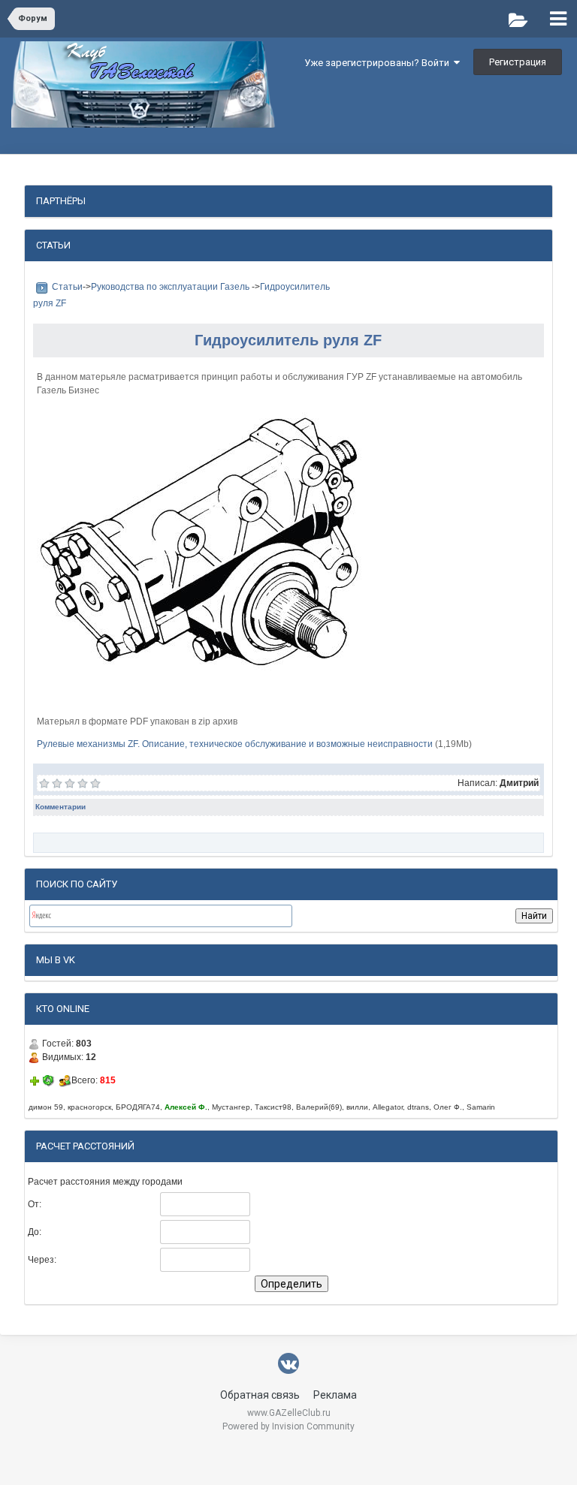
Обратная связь (260, 1395)
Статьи (67, 287)
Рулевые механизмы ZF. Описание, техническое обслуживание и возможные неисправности (235, 744)
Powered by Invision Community (288, 1426)
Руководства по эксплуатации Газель (171, 287)
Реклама (335, 1395)
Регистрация (517, 62)
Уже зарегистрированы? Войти (379, 62)
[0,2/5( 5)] (44, 783)
